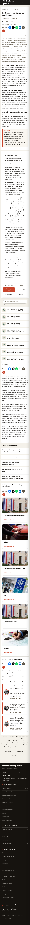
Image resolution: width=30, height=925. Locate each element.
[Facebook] (3, 909)
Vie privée (20, 915)
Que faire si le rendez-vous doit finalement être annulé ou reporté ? (12, 477)
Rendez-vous (8, 751)
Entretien (14, 755)
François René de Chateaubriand (16, 729)
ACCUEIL (4, 9)
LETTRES (9, 9)
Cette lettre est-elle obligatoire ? (11, 457)
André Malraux (15, 712)
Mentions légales (6, 915)
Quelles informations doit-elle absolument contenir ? (10, 463)
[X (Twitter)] (7, 909)
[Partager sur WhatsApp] (16, 27)
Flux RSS (5, 918)
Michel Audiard (15, 698)
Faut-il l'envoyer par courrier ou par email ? (12, 470)
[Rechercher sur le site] (23, 2)
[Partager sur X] (13, 27)
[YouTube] (11, 909)
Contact (14, 915)
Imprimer (21, 294)
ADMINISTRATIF (16, 9)
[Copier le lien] (3, 30)
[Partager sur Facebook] (9, 27)
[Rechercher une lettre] (5, 301)
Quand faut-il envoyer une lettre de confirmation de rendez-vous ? (12, 451)
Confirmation (19, 751)
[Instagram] (15, 909)
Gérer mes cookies (14, 918)
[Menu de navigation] (26, 2)
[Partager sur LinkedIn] (20, 27)
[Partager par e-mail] (23, 27)
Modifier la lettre (9, 294)
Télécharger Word (9, 289)
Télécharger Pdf (21, 289)
